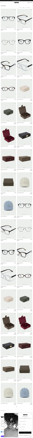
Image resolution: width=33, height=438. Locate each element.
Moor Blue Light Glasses (3, 286)
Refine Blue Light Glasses (4, 52)
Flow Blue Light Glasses (19, 52)
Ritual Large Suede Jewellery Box (21, 169)
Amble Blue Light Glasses (4, 239)
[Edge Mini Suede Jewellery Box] (17, 100)
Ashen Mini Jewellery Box (4, 122)
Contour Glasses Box (3, 192)
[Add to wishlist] (15, 9)
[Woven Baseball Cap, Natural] (1, 217)
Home (1, 410)
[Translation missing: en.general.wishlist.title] (29, 2)
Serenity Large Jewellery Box (4, 169)
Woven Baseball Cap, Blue (4, 216)
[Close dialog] (31, 414)
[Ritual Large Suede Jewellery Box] (1, 170)
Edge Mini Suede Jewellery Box (20, 122)
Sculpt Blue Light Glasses (4, 99)
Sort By (26, 7)
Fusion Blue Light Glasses (20, 216)
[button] (1, 2)
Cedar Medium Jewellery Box (4, 356)
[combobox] (20, 424)
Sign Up (25, 432)
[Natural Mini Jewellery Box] (18, 100)
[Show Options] (30, 430)
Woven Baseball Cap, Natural (20, 192)
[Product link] (8, 18)
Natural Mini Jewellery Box (20, 99)
